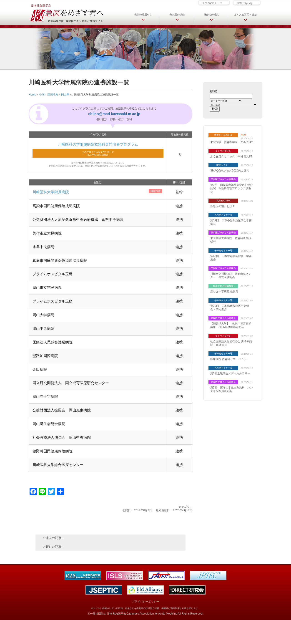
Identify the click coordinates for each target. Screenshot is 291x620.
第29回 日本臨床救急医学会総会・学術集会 (229, 307)
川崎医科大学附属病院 (51, 192)
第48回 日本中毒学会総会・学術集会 (231, 258)
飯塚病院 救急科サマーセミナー (229, 359)
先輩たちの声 (223, 200)
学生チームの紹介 (223, 135)
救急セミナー (223, 165)
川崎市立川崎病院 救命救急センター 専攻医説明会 (230, 275)
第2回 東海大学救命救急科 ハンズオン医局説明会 (231, 389)
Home (32, 94)
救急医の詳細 (177, 14)
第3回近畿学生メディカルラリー (230, 373)
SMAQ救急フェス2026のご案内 (229, 170)
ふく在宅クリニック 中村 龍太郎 (231, 156)
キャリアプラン (223, 151)
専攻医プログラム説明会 (223, 179)
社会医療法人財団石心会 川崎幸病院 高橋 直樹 (231, 343)
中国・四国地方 (48, 94)
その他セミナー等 (223, 215)
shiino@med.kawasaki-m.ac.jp (114, 114)
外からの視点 (211, 14)
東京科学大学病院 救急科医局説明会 (230, 240)
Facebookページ (211, 3)
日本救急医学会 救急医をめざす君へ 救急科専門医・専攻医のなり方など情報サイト (67, 12)
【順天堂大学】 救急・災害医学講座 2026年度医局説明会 (230, 325)
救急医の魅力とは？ (222, 206)
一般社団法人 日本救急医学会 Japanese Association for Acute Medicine (133, 613)
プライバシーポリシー (145, 601)
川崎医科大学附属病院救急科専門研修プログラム (98, 144)
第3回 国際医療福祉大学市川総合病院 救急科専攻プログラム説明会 (231, 188)
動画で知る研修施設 (223, 286)
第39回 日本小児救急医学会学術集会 (231, 222)
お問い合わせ (244, 3)
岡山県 (65, 94)
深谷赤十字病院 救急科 (224, 291)
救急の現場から (143, 14)
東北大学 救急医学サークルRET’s (231, 142)
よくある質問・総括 (245, 14)
